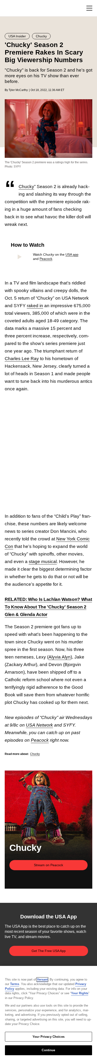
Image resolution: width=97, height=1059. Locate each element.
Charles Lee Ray (22, 358)
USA (11, 8)
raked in (35, 305)
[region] (48, 1012)
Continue (48, 1050)
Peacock (46, 259)
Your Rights (79, 993)
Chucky (26, 186)
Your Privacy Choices (48, 1036)
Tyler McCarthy (18, 90)
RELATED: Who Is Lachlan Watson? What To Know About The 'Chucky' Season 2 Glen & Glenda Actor (48, 607)
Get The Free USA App (49, 951)
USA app (71, 254)
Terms (14, 984)
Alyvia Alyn (59, 656)
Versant (42, 979)
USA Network (39, 725)
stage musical (43, 561)
